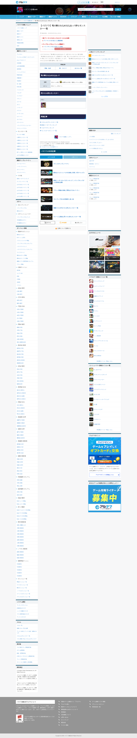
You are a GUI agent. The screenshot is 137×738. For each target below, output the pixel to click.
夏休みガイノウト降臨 (22, 258)
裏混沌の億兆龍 (21, 360)
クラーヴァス (20, 122)
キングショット (97, 321)
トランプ (74, 16)
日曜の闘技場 (20, 545)
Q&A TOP (91, 160)
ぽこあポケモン (97, 369)
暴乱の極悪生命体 (21, 342)
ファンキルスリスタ (98, 291)
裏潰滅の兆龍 (20, 357)
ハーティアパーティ (22, 166)
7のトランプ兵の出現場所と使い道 (100, 71)
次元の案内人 (20, 405)
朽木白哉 (19, 86)
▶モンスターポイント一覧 (48, 130)
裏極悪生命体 (20, 363)
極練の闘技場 (20, 554)
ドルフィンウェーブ (98, 286)
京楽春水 (19, 80)
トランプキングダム (22, 208)
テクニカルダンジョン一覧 (23, 596)
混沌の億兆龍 (20, 381)
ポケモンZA (96, 394)
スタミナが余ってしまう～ (95, 142)
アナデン (95, 311)
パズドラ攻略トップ (22, 28)
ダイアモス (19, 119)
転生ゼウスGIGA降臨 (22, 516)
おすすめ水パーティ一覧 (23, 187)
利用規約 (63, 712)
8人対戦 (105, 16)
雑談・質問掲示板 (21, 653)
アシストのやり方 (21, 617)
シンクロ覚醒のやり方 (22, 611)
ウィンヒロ (96, 316)
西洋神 (18, 270)
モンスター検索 (115, 16)
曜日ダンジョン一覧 (22, 587)
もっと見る (104, 96)
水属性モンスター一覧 (22, 140)
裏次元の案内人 (21, 390)
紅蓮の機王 (19, 291)
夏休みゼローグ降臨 (22, 255)
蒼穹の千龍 (19, 372)
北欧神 (18, 282)
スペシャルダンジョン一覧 (23, 593)
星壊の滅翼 (19, 480)
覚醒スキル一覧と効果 (22, 628)
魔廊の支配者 (20, 435)
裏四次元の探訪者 (21, 393)
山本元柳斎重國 (21, 66)
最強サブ (42, 16)
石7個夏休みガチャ (21, 223)
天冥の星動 (19, 482)
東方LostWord (97, 355)
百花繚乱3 (19, 569)
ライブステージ (21, 252)
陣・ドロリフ (63, 68)
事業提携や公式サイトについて (69, 709)
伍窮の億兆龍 (20, 339)
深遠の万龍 (19, 333)
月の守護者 (19, 318)
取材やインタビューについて (69, 707)
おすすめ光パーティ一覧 (23, 193)
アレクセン (19, 54)
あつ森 (95, 404)
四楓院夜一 (19, 78)
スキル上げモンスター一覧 (23, 636)
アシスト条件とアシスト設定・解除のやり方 (27, 632)
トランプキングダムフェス (23, 217)
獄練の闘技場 (20, 557)
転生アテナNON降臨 (22, 513)
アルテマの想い (65, 704)
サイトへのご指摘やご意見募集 (24, 662)
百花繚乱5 (19, 575)
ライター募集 (64, 725)
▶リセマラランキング (47, 128)
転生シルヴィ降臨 (21, 504)
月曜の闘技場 (20, 528)
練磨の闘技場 (20, 551)
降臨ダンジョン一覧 (22, 581)
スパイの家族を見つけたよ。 (96, 148)
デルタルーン (97, 419)
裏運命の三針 (20, 447)
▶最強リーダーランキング (48, 125)
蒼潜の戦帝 (19, 495)
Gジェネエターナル (98, 301)
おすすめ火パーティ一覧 (23, 184)
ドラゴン (19, 285)
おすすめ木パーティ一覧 (23, 190)
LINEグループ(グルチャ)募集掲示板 (25, 656)
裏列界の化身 (20, 453)
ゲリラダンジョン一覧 (22, 584)
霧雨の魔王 (19, 303)
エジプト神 (19, 273)
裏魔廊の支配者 (21, 423)
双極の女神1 (20, 459)
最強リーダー (32, 16)
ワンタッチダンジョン (22, 605)
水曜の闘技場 (20, 534)
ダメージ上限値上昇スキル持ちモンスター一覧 (103, 78)
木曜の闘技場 (20, 536)
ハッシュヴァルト (21, 72)
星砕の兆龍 (19, 336)
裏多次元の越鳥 (21, 396)
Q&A (18, 45)
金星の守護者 (20, 315)
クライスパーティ (21, 172)
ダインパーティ (21, 169)
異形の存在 (19, 471)
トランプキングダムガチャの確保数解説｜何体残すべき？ (105, 91)
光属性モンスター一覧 (22, 146)
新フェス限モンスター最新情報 (24, 152)
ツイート (48, 222)
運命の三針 (19, 468)
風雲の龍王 (19, 300)
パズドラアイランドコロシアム (24, 249)
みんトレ (95, 306)
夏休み (84, 16)
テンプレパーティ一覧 (22, 181)
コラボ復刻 (92, 136)
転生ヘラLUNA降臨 (21, 519)
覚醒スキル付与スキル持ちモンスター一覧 (102, 75)
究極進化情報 (20, 42)
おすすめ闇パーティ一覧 (23, 196)
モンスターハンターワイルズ (101, 399)
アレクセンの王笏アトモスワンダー (26, 57)
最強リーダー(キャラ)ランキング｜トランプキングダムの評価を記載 (105, 63)
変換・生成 (48, 68)
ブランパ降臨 (20, 264)
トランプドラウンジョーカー (24, 125)
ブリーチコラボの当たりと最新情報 (53, 40)
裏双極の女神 (20, 444)
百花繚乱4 (19, 572)
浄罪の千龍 (19, 330)
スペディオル (20, 113)
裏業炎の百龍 (20, 348)
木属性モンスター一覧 (22, 143)
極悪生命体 (19, 384)
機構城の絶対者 (21, 438)
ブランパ (19, 98)
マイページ (92, 166)
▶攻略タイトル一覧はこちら (104, 361)
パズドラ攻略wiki (31, 9)
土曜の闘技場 (20, 542)
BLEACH (63, 16)
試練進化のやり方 (21, 608)
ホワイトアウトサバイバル (100, 340)
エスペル (19, 101)
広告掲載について (66, 714)
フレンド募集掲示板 (22, 659)
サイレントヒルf (97, 409)
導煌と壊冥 (19, 486)
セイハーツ (19, 116)
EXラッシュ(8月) (21, 237)
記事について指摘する (64, 228)
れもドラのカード (21, 60)
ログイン (117, 2)
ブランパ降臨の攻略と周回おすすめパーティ (103, 67)
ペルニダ (19, 92)
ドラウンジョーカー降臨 (23, 240)
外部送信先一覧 (96, 707)
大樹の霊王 (19, 294)
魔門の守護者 (20, 432)
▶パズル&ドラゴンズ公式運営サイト (49, 147)
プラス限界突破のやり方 (23, 614)
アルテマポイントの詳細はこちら (105, 474)
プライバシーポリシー (98, 704)
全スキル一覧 (78, 68)
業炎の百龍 (19, 369)
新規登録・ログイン (94, 163)
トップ (21, 16)
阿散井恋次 (19, 75)
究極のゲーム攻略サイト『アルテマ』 (71, 701)
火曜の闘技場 (20, 531)
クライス (19, 110)
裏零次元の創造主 (21, 399)
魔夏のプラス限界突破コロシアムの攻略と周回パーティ (105, 83)
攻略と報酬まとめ (21, 525)
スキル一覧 (19, 625)
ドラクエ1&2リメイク (99, 384)
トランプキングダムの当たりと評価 (53, 46)
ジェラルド (19, 95)
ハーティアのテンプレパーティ (99, 87)
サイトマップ (64, 720)
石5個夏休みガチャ (21, 220)
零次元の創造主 (21, 414)
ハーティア (19, 107)
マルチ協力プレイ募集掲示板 (24, 647)
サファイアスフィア (98, 281)
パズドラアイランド (22, 246)
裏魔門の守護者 (21, 420)
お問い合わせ (64, 717)
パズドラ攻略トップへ (65, 137)
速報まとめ (19, 39)
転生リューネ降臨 (21, 501)
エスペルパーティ (21, 163)
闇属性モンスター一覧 (22, 149)
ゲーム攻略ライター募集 (98, 701)
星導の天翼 (19, 492)
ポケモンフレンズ (98, 331)
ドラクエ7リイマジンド (99, 389)
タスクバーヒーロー (98, 379)
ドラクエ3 (96, 414)
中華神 (18, 279)
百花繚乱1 (19, 564)
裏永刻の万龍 (20, 354)
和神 (18, 276)
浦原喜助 (19, 69)
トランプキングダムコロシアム (24, 243)
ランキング (117, 133)
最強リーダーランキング (23, 178)
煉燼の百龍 (19, 327)
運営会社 (63, 722)
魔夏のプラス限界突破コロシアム (25, 261)
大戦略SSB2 (96, 424)
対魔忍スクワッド (98, 296)
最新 (112, 133)
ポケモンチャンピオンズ (100, 374)
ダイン (18, 104)
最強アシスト (53, 16)
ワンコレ (95, 346)
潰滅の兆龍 (19, 378)
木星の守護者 (20, 309)
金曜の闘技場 (20, 540)
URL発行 (64, 222)
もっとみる (104, 152)
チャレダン (94, 16)
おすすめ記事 (51, 157)
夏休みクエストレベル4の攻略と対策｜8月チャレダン (105, 59)
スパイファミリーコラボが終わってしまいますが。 (102, 139)
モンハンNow (97, 326)
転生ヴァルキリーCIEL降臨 (23, 510)
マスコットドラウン (22, 128)
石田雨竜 (19, 63)
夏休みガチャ (20, 211)
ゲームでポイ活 (83, 2)
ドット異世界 (97, 336)
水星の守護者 (20, 312)
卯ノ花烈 (19, 83)
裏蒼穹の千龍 (20, 351)
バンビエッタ (20, 89)
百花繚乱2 (19, 566)
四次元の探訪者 (21, 408)
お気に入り (79, 222)
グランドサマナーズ (98, 350)
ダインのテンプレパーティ (98, 55)
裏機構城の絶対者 (21, 426)
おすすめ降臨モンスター (23, 155)
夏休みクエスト (21, 234)
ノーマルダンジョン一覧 (23, 590)
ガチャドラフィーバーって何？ (97, 145)
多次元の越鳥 (20, 411)
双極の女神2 (20, 462)
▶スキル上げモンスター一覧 (49, 122)
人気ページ (75, 157)
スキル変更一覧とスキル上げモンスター (27, 638)
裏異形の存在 (20, 450)
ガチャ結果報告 (21, 650)
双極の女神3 (20, 465)
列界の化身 (19, 473)
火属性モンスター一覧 (22, 137)
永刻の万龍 (19, 375)
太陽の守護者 (20, 321)
